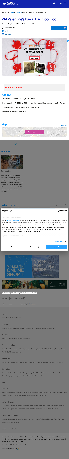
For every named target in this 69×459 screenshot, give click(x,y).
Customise (33, 247)
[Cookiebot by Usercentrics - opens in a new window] (59, 211)
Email (6, 31)
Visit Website (8, 34)
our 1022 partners (13, 220)
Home (12, 13)
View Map (31, 132)
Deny (12, 247)
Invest (26, 292)
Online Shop (33, 292)
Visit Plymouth (6, 292)
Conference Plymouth (17, 292)
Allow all (56, 247)
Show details (59, 241)
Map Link (64, 125)
